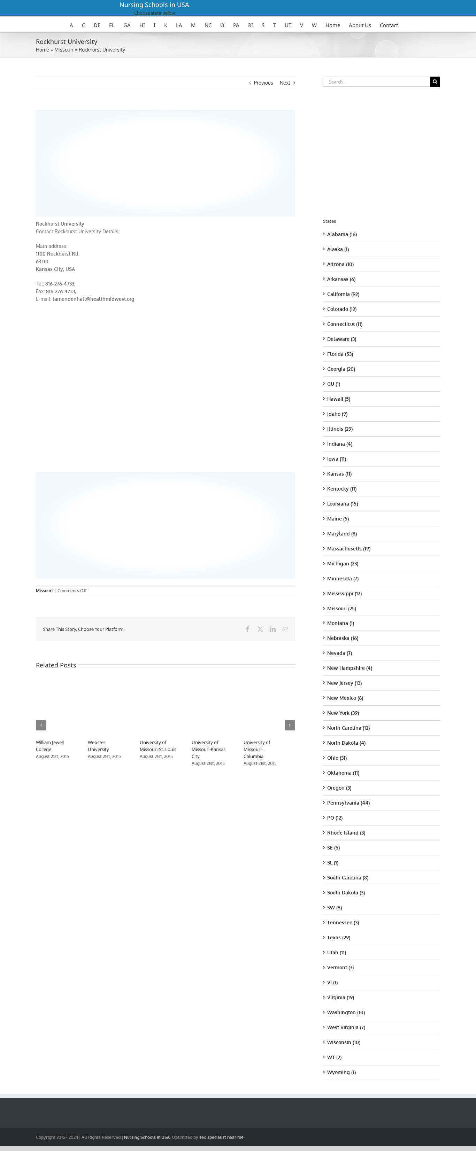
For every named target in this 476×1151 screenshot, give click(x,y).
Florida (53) (340, 354)
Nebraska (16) (342, 638)
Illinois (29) (340, 429)
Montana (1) (340, 623)
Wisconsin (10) (343, 1042)
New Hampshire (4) (349, 668)
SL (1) (332, 863)
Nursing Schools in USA (154, 4)
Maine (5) (338, 519)
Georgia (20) (341, 369)
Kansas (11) (339, 474)
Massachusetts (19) (348, 548)
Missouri (64, 50)
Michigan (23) (342, 563)
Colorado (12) (341, 309)
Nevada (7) (339, 653)
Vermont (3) (340, 967)
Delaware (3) (341, 339)
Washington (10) (346, 1012)
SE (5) (333, 848)
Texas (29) (338, 937)
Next (285, 83)
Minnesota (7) (343, 578)
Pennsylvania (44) (348, 803)
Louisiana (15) (342, 504)
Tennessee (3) (343, 922)
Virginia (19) (340, 997)
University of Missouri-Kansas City (218, 749)
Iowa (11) (336, 459)
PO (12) (335, 818)
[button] (41, 725)
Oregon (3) (339, 788)
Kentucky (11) (341, 489)
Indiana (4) (339, 444)
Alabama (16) (342, 234)
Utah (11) (336, 952)
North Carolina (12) (348, 728)
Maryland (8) (342, 534)
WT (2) (334, 1057)
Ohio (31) (337, 758)
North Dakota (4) (346, 743)
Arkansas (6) (341, 279)
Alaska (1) (338, 249)
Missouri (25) (341, 608)
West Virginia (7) (346, 1027)
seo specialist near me (221, 1137)
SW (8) (334, 907)
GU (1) (333, 384)
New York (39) (343, 713)
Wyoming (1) (341, 1072)
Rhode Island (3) (346, 833)
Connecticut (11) (344, 324)
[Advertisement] (165, 162)
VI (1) (332, 982)
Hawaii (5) (338, 399)
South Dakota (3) (346, 892)
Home (42, 50)
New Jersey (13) (344, 683)
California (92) (343, 294)
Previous (263, 83)
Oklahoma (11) (343, 773)
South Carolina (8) (347, 877)
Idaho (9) (337, 414)
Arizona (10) (340, 264)
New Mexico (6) (345, 698)
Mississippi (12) (344, 593)
